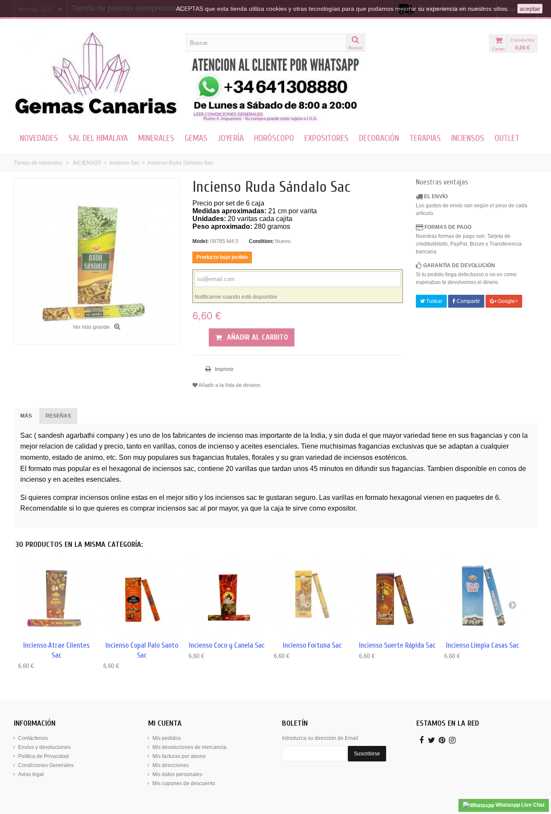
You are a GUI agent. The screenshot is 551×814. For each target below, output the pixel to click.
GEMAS (196, 138)
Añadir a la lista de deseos (229, 385)
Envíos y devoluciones (44, 747)
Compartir (467, 301)
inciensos (358, 457)
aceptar (530, 8)
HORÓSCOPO (274, 138)
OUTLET (507, 138)
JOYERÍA (231, 138)
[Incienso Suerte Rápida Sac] (397, 596)
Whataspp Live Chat (519, 805)
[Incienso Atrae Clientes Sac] (56, 596)
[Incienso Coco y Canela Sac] (227, 596)
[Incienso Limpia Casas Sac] (482, 596)
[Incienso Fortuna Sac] (312, 596)
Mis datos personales (177, 774)
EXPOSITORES (326, 138)
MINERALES (156, 138)
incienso (230, 435)
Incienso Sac (124, 163)
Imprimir (224, 369)
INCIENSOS (467, 138)
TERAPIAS (425, 138)
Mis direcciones (170, 765)
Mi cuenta (165, 723)
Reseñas (58, 416)
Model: (200, 241)
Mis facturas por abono (179, 756)
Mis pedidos (166, 738)
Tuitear (434, 301)
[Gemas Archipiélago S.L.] (97, 74)
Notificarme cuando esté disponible (236, 297)
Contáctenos (33, 738)
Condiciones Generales (46, 765)
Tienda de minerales (38, 163)
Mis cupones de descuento (183, 783)
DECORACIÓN (379, 138)
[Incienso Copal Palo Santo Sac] (141, 596)
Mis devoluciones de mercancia (189, 747)
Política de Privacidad (43, 756)
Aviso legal (31, 774)
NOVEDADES (39, 138)
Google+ (507, 301)
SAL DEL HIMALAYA (98, 138)
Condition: (261, 241)
